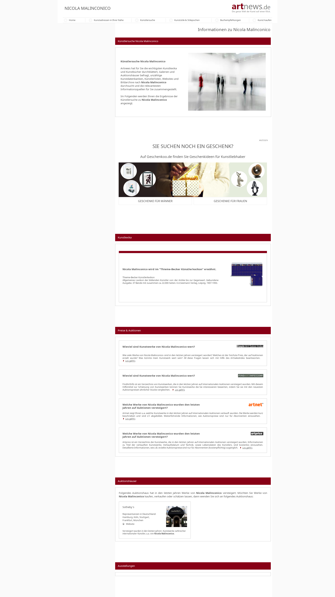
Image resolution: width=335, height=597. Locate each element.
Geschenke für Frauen (230, 201)
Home (72, 20)
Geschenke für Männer (155, 201)
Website (130, 523)
